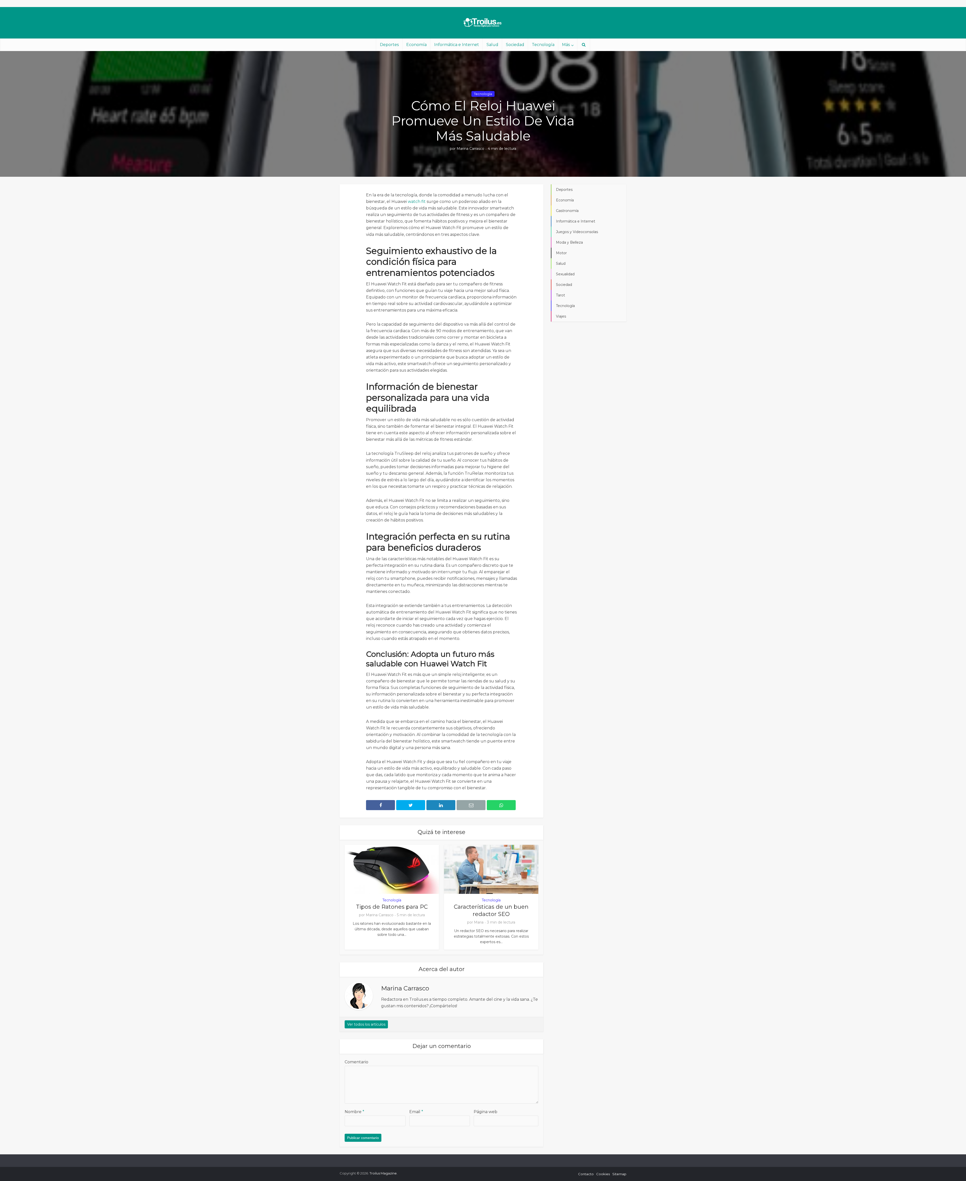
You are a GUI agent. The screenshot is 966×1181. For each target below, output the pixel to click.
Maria (479, 922)
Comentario (356, 1062)
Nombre (354, 1111)
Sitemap (619, 1174)
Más (566, 44)
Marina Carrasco (470, 148)
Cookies (603, 1174)
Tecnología (543, 44)
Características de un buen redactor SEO (491, 910)
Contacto (586, 1174)
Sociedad (515, 44)
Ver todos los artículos (366, 1024)
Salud (492, 44)
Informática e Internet (456, 44)
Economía (416, 44)
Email (416, 1111)
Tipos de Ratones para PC (392, 906)
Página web (485, 1111)
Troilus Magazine (383, 1173)
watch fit (417, 201)
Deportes (389, 44)
